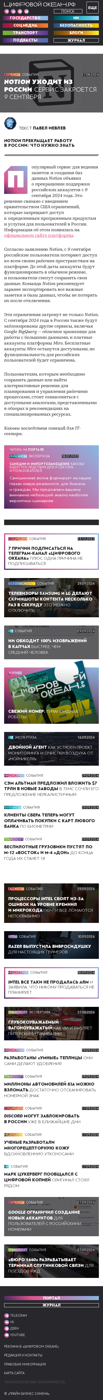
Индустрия (14, 776)
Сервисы (12, 75)
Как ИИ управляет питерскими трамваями (50, 1028)
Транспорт (25, 33)
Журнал (76, 40)
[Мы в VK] (13, 11)
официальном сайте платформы (38, 235)
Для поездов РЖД (51, 1265)
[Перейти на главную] (40, 4)
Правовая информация (25, 1364)
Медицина (13, 1135)
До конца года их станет (48, 852)
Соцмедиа (25, 25)
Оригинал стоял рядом (46, 1180)
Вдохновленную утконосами (39, 1148)
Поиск (68, 11)
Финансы (18, 456)
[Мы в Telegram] (6, 11)
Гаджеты (16, 889)
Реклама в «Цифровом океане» (31, 1346)
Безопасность (76, 25)
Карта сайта (14, 1373)
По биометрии (49, 821)
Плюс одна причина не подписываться (45, 556)
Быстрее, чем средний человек (47, 646)
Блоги (76, 33)
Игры (12, 937)
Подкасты (25, 40)
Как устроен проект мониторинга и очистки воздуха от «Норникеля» (50, 753)
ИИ (76, 18)
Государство (25, 18)
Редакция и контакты (23, 1355)
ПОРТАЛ (51, 1298)
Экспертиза (39, 456)
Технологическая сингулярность (34, 1382)
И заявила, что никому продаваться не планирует (51, 987)
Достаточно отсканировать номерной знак (50, 1090)
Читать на (27, 450)
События (30, 75)
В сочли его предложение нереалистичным (51, 789)
